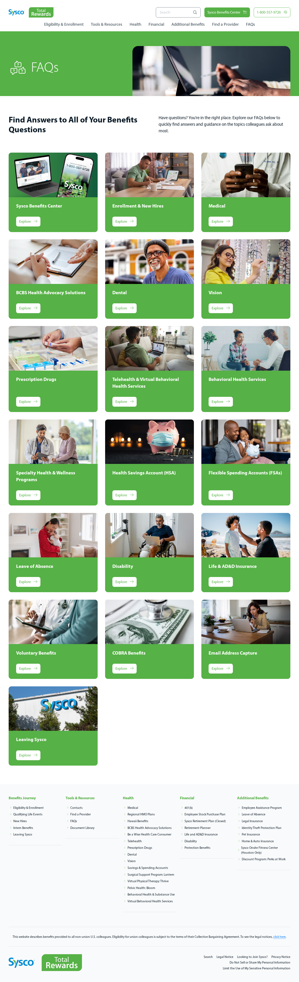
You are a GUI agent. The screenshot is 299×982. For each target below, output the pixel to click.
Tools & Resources (106, 24)
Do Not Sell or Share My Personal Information (260, 962)
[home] (31, 12)
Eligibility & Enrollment (64, 24)
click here (279, 937)
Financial (156, 24)
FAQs (250, 24)
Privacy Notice (280, 957)
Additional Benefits (188, 24)
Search (208, 957)
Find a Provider (225, 24)
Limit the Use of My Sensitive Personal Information (256, 968)
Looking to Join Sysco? (252, 957)
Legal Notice (225, 957)
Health (135, 24)
